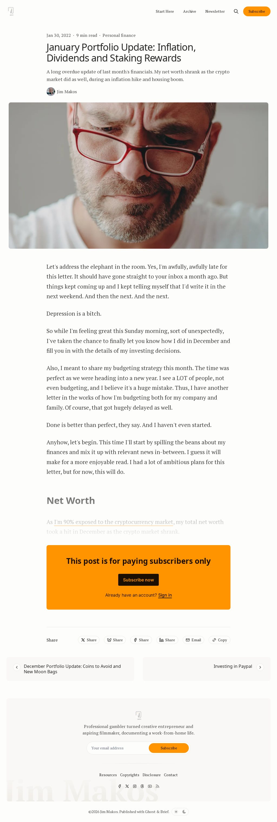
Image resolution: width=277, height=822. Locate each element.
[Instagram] (135, 786)
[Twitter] (127, 786)
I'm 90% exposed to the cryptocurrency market (113, 522)
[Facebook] (119, 786)
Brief (164, 811)
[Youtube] (150, 786)
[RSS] (157, 786)
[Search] (236, 11)
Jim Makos (109, 811)
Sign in (165, 595)
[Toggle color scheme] (180, 811)
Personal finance (119, 35)
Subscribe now (138, 579)
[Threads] (142, 786)
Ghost (150, 811)
